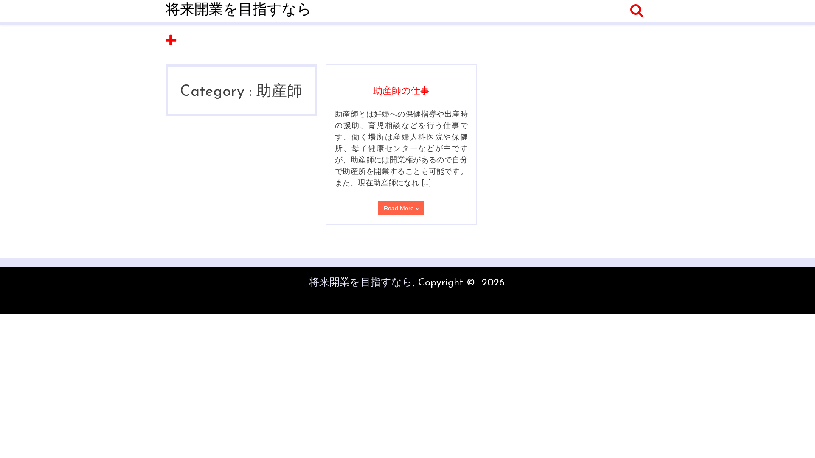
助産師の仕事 (401, 91)
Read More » (401, 208)
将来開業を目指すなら (239, 10)
